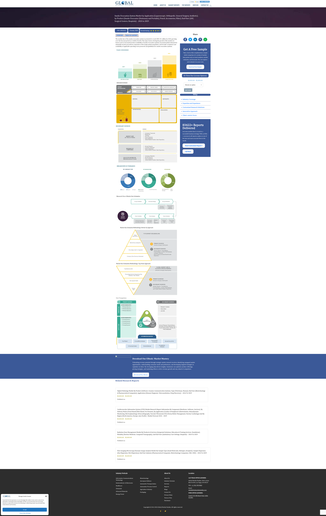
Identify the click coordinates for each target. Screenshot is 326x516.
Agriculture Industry (146, 489)
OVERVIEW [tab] (119, 35)
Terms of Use (168, 498)
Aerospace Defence (145, 481)
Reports (166, 486)
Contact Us (167, 492)
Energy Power (120, 494)
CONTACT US (204, 5)
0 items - (194, 1)
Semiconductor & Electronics (124, 483)
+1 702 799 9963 (197, 485)
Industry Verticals (169, 481)
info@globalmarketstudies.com (197, 490)
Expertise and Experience (191, 103)
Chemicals (119, 488)
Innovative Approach (190, 111)
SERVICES (195, 5)
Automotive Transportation (148, 484)
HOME (155, 5)
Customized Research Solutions (193, 107)
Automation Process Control (148, 486)
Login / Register (205, 1)
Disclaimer (167, 500)
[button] (46, 496)
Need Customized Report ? (193, 146)
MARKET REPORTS (173, 5)
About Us (167, 478)
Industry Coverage (189, 99)
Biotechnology (144, 478)
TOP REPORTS (186, 5)
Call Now (188, 151)
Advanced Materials (121, 491)
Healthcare (119, 486)
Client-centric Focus (190, 115)
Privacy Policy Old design (25, 513)
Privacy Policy (168, 495)
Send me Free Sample (195, 67)
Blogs (165, 489)
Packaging (143, 492)
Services (166, 484)
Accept (25, 509)
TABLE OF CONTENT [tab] (131, 35)
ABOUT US (163, 5)
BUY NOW (188, 90)
